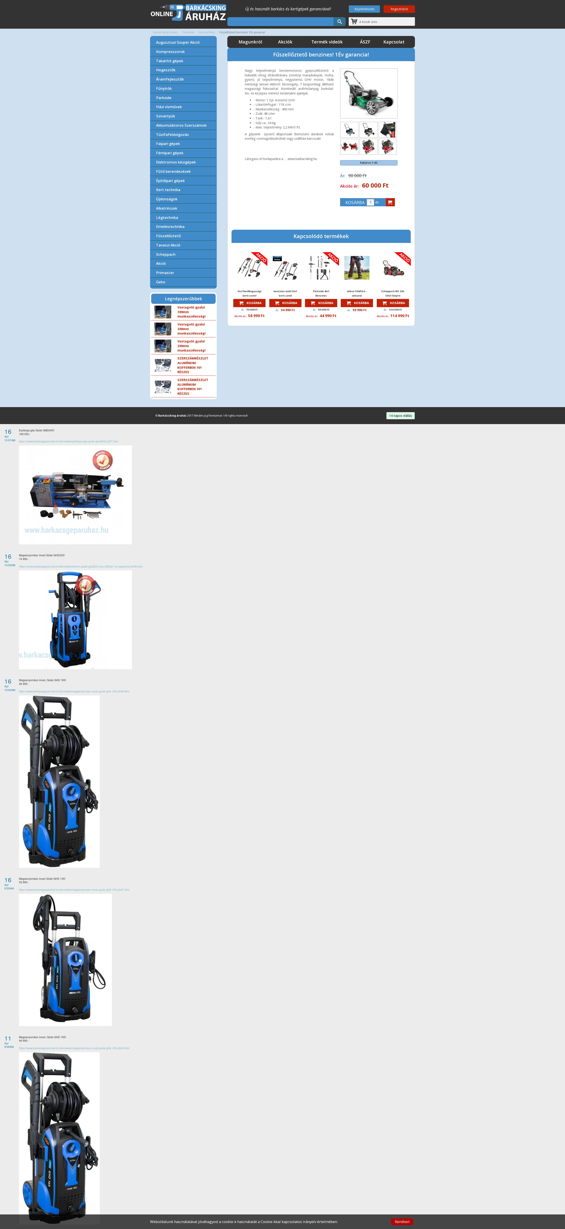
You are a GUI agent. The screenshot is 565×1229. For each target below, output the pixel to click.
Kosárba (254, 303)
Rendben (402, 1221)
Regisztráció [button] (399, 9)
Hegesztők (165, 69)
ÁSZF (365, 42)
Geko (160, 281)
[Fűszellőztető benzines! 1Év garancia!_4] (349, 147)
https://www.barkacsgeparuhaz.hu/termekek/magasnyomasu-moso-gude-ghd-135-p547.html (74, 889)
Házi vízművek (169, 106)
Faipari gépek (168, 143)
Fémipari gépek (169, 152)
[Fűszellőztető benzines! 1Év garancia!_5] (369, 147)
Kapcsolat (394, 42)
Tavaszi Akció (168, 245)
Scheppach (165, 254)
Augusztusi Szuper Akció (178, 42)
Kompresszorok (170, 51)
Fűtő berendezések (173, 171)
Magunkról (250, 42)
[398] (390, 202)
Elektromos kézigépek (176, 162)
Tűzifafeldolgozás (172, 134)
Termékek (188, 32)
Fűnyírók (164, 88)
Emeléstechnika (170, 226)
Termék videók (327, 42)
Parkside (163, 97)
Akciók (285, 42)
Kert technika (207, 32)
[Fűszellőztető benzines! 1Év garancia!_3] (388, 130)
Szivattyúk (165, 115)
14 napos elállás (400, 415)
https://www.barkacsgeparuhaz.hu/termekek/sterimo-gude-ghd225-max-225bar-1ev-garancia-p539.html (81, 566)
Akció (161, 263)
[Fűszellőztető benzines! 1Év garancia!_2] (369, 130)
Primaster (165, 272)
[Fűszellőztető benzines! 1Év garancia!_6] (388, 147)
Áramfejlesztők (170, 79)
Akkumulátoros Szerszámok (181, 125)
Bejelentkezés (364, 9)
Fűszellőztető (168, 235)
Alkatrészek (166, 208)
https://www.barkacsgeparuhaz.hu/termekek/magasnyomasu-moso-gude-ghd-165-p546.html (74, 691)
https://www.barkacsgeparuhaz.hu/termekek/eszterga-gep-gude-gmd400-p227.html (68, 441)
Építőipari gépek (170, 180)
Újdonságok (166, 198)
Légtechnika (167, 217)
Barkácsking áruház (165, 32)
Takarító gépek (169, 60)
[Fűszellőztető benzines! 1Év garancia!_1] (349, 130)
